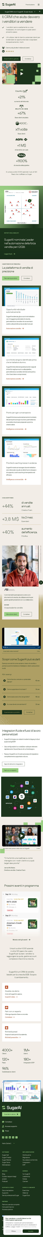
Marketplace (6, 1165)
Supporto (5, 1193)
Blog (3, 1174)
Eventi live (26, 1190)
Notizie (25, 1179)
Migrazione (26, 1157)
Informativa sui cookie (28, 1227)
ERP (24, 1165)
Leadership (26, 1176)
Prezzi (7, 1131)
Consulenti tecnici (8, 1207)
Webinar (25, 1193)
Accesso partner (7, 1209)
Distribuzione (27, 1155)
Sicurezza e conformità (30, 1160)
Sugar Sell (5, 1155)
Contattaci (8, 1122)
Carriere (25, 1181)
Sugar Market (6, 1160)
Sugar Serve (6, 1162)
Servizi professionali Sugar (10, 1195)
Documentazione (7, 1190)
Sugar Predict (6, 1157)
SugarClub (26, 1195)
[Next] (41, 582)
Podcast (5, 1181)
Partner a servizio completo (11, 1204)
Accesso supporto (11, 1126)
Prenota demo (30, 5)
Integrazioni (26, 1162)
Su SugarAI (26, 1174)
